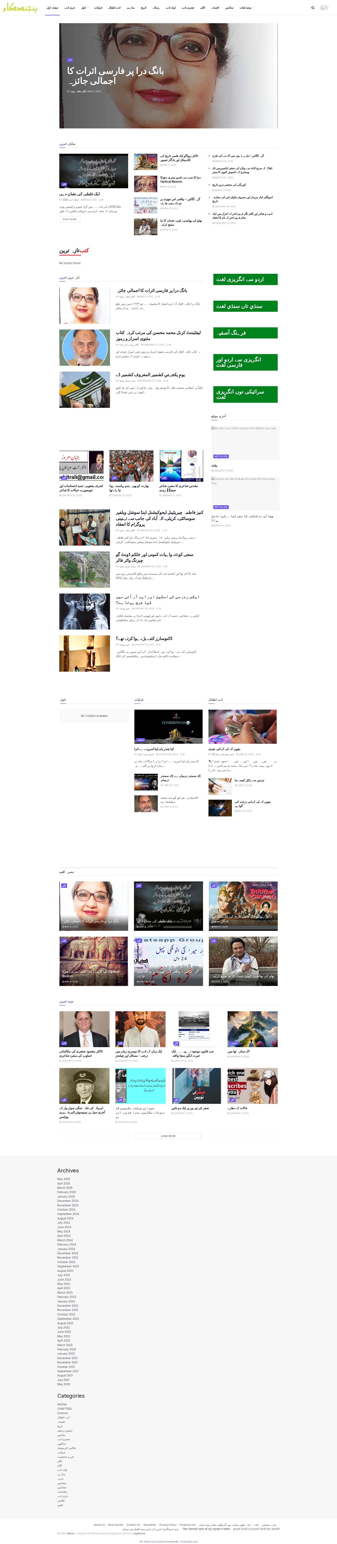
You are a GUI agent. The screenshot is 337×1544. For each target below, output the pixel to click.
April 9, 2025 (170, 208)
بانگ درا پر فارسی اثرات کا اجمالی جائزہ (115, 75)
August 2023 (65, 1270)
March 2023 (65, 1292)
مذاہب (131, 7)
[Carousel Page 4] (272, 80)
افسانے (215, 7)
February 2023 (66, 1296)
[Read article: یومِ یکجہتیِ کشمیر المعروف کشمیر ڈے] (84, 390)
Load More (168, 1136)
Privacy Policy (168, 1524)
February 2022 (66, 1349)
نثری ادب (70, 7)
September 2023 (68, 1266)
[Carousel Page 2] (272, 71)
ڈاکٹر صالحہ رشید (78, 91)
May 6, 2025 (169, 165)
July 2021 (63, 1379)
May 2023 (63, 1283)
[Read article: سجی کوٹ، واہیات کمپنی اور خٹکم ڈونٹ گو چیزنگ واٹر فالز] (84, 569)
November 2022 (67, 1310)
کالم (202, 7)
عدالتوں (61, 1443)
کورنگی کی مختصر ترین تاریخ (229, 184)
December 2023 (67, 1253)
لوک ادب (171, 7)
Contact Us (133, 1524)
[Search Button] (312, 7)
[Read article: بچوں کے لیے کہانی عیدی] (242, 727)
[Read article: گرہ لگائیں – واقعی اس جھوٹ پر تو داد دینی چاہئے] (145, 205)
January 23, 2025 (71, 495)
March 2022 (65, 1345)
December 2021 (67, 1358)
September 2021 (67, 1371)
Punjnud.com (188, 1524)
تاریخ (143, 7)
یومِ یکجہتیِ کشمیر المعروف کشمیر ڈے (150, 374)
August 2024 (65, 1218)
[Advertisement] (131, 428)
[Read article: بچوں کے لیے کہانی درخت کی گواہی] (220, 808)
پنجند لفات (245, 7)
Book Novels (115, 1524)
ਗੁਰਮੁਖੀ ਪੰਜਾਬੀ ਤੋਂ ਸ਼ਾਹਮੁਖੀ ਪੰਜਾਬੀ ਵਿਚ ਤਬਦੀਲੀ (256, 1529)
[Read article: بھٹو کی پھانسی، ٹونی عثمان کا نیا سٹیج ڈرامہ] (145, 226)
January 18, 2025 (144, 608)
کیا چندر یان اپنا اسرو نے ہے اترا (154, 749)
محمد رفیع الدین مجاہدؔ (223, 754)
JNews (70, 1533)
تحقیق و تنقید (64, 1430)
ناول (83, 7)
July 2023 (63, 1275)
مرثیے (60, 1478)
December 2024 (67, 1200)
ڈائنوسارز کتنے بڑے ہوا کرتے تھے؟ (144, 638)
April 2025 (63, 1183)
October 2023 (66, 1262)
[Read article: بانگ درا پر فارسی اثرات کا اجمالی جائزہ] (84, 305)
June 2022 (64, 1331)
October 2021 (66, 1366)
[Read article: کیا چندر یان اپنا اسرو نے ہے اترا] (168, 727)
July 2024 (63, 1222)
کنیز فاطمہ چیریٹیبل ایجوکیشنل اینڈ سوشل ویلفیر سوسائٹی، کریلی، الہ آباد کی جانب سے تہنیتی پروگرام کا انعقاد (159, 518)
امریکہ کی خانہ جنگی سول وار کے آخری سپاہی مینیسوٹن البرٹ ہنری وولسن (82, 1112)
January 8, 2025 (71, 1122)
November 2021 (67, 1362)
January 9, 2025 (183, 1060)
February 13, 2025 (225, 223)
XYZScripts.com (189, 1541)
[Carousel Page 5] (272, 84)
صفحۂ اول (52, 7)
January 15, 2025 (71, 1060)
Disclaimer (150, 1524)
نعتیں (60, 1504)
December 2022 (67, 1305)
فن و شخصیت (65, 1456)
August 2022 (65, 1323)
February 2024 (66, 1244)
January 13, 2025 (127, 1060)
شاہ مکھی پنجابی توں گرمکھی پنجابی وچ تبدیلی (225, 1524)
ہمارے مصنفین (270, 1524)
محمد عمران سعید (127, 380)
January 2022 (66, 1353)
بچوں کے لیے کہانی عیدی (224, 749)
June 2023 (64, 1279)
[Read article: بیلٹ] (245, 443)
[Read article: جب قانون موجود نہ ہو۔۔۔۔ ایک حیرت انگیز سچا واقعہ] (196, 1029)
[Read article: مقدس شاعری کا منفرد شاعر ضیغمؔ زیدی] (181, 466)
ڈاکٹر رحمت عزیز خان (129, 344)
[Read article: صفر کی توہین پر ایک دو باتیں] (196, 1086)
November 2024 (67, 1205)
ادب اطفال (114, 7)
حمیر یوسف (124, 608)
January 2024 (66, 1249)
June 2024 (64, 1227)
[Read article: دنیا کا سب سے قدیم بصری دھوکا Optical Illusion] (145, 183)
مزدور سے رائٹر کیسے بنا (249, 780)
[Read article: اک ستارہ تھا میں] (253, 1029)
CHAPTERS (64, 1408)
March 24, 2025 (223, 177)
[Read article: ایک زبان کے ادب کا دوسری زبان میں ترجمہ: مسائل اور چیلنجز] (140, 1029)
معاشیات (62, 1491)
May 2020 (63, 1384)
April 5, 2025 (169, 229)
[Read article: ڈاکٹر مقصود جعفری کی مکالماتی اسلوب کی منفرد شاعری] (84, 1029)
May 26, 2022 (244, 811)
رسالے (156, 7)
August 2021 (65, 1375)
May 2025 (63, 1179)
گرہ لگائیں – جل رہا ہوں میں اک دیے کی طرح (238, 155)
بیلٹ (214, 465)
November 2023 (67, 1257)
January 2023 (66, 1301)
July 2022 (63, 1327)
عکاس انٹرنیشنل (66, 1447)
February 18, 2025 (225, 206)
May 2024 (63, 1231)
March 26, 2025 (223, 161)
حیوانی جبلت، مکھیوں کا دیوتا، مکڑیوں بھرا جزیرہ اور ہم (140, 1112)
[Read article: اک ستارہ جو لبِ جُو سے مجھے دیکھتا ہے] (146, 803)
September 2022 (68, 1318)
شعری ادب (188, 7)
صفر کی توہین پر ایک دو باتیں (190, 1108)
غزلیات (98, 7)
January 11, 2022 (223, 470)
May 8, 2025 (90, 199)
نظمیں (61, 1500)
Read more (72, 218)
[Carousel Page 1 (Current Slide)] (272, 67)
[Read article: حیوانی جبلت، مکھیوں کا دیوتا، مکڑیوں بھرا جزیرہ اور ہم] (140, 1086)
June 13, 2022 (246, 754)
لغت (256, 1524)
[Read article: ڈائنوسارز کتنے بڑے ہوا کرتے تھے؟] (84, 653)
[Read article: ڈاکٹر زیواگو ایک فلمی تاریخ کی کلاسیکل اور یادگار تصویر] (145, 162)
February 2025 (66, 1192)
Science (62, 1413)
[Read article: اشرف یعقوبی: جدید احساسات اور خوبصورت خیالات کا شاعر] (81, 466)
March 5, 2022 (222, 525)
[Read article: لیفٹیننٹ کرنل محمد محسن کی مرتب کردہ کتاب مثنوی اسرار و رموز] (84, 347)
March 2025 (65, 1187)
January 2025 (66, 1196)
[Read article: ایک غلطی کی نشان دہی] (93, 171)
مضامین (62, 1483)
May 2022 (63, 1336)
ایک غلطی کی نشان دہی (79, 194)
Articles (221, 456)
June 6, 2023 (170, 806)
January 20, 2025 (149, 530)
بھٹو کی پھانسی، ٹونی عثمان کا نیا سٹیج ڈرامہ (243, 976)
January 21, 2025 (121, 495)
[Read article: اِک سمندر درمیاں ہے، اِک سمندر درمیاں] (146, 782)
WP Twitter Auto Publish (152, 1541)
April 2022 (63, 1340)
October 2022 (66, 1314)
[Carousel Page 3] (272, 76)
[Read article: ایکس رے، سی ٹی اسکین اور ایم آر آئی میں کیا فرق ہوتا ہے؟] (84, 612)
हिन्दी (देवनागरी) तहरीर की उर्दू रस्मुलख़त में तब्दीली (206, 1529)
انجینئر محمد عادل (146, 754)
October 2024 (66, 1209)
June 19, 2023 (170, 785)
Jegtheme (139, 1533)
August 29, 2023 (168, 754)
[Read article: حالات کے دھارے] (253, 1086)
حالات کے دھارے (237, 1108)
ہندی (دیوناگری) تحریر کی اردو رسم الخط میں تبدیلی (151, 1529)
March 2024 (65, 1240)
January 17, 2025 (144, 644)
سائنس (229, 7)
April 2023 (63, 1288)
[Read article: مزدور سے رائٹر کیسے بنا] (220, 786)
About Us (99, 1524)
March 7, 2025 (222, 190)
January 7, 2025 (182, 1113)
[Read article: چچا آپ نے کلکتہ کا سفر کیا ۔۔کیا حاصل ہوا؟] (245, 494)
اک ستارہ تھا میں (238, 1051)
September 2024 (68, 1213)
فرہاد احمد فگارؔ (71, 199)
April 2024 (63, 1235)
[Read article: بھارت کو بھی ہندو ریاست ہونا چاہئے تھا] (131, 466)
